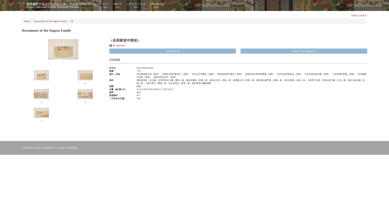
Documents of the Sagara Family (50, 21)
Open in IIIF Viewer (303, 51)
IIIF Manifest (118, 45)
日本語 (354, 15)
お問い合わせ (156, 5)
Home (27, 21)
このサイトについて (135, 5)
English (363, 15)
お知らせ (117, 5)
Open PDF (171, 51)
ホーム (105, 5)
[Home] (25, 5)
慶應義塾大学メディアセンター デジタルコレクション (63, 5)
